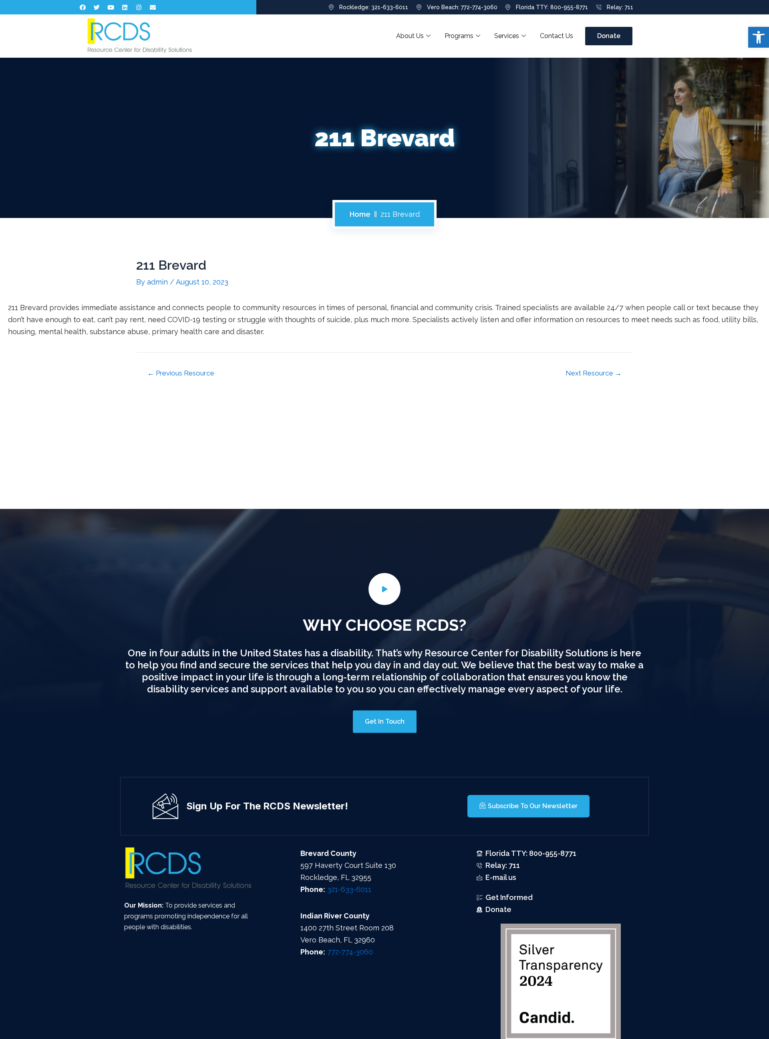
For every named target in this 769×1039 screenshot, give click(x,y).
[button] (758, 37)
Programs (459, 36)
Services (506, 36)
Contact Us (556, 36)
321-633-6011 (349, 889)
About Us (410, 36)
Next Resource (594, 373)
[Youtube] (111, 7)
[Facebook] (83, 7)
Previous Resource (180, 373)
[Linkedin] (125, 7)
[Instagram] (139, 7)
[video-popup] (384, 589)
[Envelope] (153, 7)
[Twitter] (97, 7)
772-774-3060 (350, 952)
